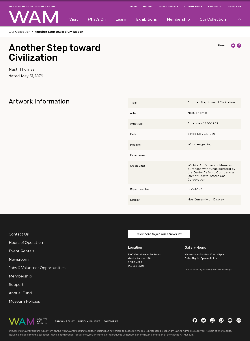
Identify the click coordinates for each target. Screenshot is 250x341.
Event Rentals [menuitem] (168, 6)
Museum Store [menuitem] (193, 6)
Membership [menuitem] (178, 19)
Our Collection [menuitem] (213, 19)
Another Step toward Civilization (59, 31)
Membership (20, 276)
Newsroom (19, 259)
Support (16, 284)
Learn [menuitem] (121, 19)
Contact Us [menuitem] (234, 6)
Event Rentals (21, 251)
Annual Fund (20, 293)
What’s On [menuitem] (97, 19)
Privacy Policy (65, 321)
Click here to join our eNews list (159, 234)
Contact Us (19, 234)
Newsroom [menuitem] (214, 6)
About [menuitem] (133, 6)
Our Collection (19, 31)
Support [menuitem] (148, 6)
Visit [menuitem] (73, 19)
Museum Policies (24, 301)
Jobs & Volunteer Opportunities (37, 268)
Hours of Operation (26, 242)
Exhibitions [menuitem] (146, 19)
